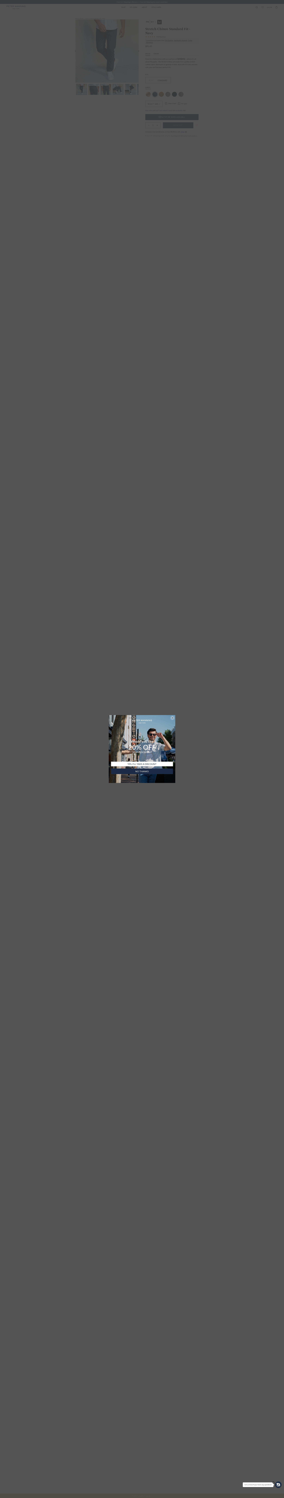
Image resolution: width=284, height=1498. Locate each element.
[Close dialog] (172, 718)
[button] (278, 1484)
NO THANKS (142, 771)
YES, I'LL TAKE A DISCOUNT (142, 764)
